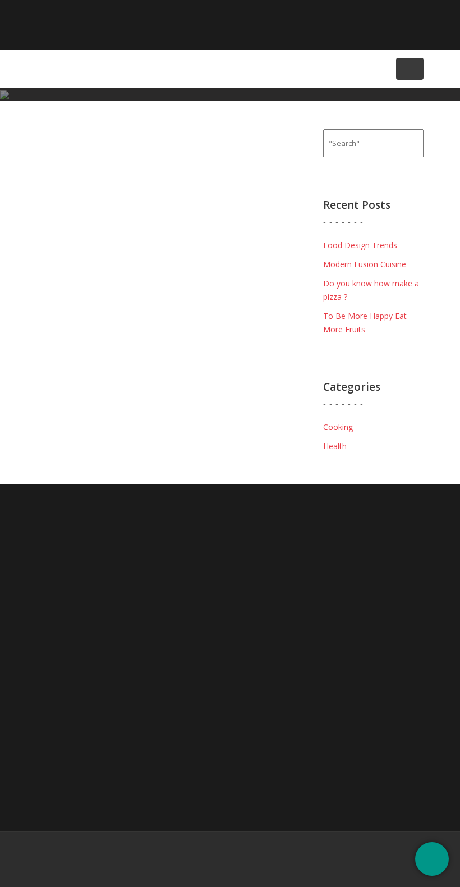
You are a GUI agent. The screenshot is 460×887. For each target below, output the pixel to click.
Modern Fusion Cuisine (364, 264)
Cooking (338, 427)
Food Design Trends (360, 245)
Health (335, 446)
